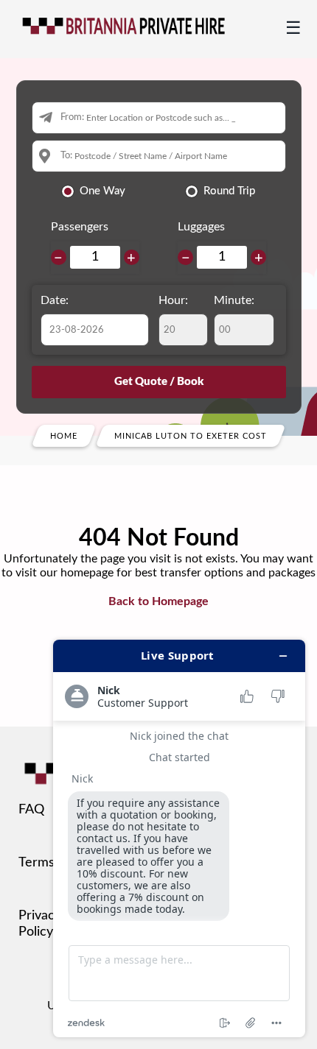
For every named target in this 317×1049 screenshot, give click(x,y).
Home (63, 435)
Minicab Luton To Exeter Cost (190, 435)
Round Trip (229, 191)
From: (72, 117)
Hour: (173, 300)
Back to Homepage (158, 601)
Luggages (201, 227)
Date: (55, 300)
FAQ (31, 809)
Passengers (79, 227)
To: (66, 155)
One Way (102, 191)
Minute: (234, 300)
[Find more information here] (179, 838)
